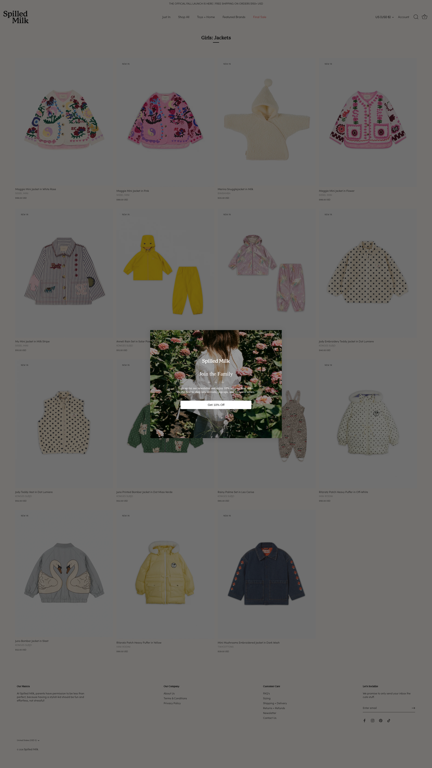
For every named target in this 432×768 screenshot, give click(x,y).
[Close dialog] (277, 334)
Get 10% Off (216, 405)
